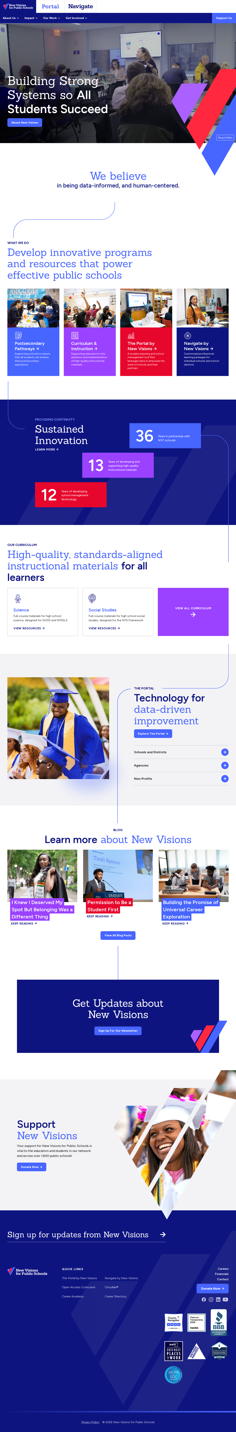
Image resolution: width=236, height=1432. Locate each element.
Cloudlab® (111, 1287)
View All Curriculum (193, 608)
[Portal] (50, 6)
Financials (222, 1274)
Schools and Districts (150, 752)
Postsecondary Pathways (30, 346)
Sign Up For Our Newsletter (118, 1030)
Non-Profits (143, 779)
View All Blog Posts (118, 935)
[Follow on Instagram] (211, 1299)
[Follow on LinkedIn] (218, 1299)
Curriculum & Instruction (84, 346)
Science (21, 609)
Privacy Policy (90, 1422)
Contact (223, 1279)
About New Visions (24, 122)
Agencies (141, 765)
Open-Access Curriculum (78, 1287)
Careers (223, 1268)
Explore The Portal (151, 733)
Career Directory (115, 1296)
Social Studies (102, 609)
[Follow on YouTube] (225, 1299)
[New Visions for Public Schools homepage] (27, 1285)
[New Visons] (18, 6)
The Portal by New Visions (141, 346)
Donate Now (30, 1167)
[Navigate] (80, 6)
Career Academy (73, 1296)
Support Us (224, 18)
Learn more (47, 449)
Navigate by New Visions (196, 346)
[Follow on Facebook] (204, 1299)
